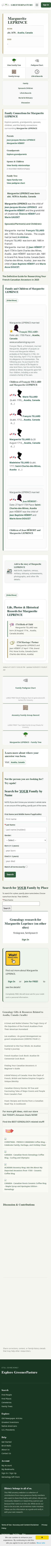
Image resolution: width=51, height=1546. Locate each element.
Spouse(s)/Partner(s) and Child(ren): (23, 223)
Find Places (6, 1398)
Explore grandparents (17, 154)
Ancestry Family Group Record (25, 715)
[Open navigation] (37, 5)
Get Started (7, 1442)
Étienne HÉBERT (27, 213)
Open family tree (14, 180)
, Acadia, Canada (31, 400)
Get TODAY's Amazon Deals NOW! (20, 1115)
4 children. (23, 237)
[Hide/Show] (12, 300)
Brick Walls (6, 1445)
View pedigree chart (16, 183)
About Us (6, 1449)
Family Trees (7, 1406)
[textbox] (21, 904)
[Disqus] (25, 1240)
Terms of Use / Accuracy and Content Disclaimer (20, 1525)
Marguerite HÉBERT (15, 143)
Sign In (46, 5)
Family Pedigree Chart (25, 688)
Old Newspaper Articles (12, 1418)
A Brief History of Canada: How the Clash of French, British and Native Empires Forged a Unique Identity (24, 1078)
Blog (24, 1534)
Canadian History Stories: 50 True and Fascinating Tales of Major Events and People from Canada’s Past (24, 1091)
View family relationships (18, 165)
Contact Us (6, 1453)
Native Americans (9, 1426)
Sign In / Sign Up (9, 1473)
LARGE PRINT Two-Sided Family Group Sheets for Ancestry (25, 726)
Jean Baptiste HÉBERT (24, 263)
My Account (7, 1465)
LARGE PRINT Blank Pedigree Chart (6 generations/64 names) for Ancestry (25, 699)
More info (41, 1543)
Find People (7, 1395)
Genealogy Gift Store (11, 1477)
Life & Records (25, 93)
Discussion (25, 103)
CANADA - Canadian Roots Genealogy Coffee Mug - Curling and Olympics (24, 1156)
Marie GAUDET (12, 217)
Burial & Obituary (26, 98)
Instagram (6, 1534)
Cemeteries (7, 1402)
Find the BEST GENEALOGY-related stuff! (23, 1121)
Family (25, 83)
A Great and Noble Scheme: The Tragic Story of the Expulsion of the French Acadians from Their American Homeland (25, 1026)
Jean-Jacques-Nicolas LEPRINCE (21, 140)
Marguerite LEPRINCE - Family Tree (25, 742)
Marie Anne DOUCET (20, 518)
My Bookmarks (8, 1469)
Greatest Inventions (10, 1422)
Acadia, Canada (25, 32)
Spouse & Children (25, 88)
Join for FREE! (31, 981)
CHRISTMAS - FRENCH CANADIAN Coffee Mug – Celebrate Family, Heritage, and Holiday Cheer (25, 1143)
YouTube (16, 1534)
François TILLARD (35, 230)
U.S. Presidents (8, 1430)
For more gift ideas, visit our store (20, 1111)
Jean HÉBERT (35, 247)
